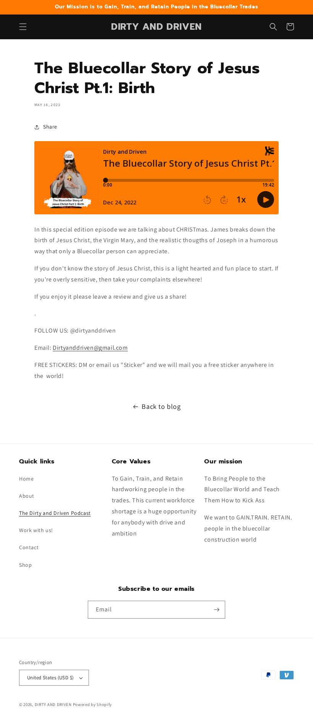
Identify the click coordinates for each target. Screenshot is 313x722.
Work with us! (36, 530)
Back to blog (161, 406)
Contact (29, 547)
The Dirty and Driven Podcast (55, 513)
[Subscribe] (216, 610)
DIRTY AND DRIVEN (53, 704)
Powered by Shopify (92, 704)
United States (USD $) (50, 677)
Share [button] (50, 126)
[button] (23, 26)
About (26, 495)
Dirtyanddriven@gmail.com (90, 348)
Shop (25, 564)
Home (26, 478)
